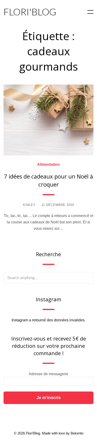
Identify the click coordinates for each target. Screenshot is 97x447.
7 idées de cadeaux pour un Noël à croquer (48, 180)
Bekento (77, 433)
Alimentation (48, 164)
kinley (29, 205)
